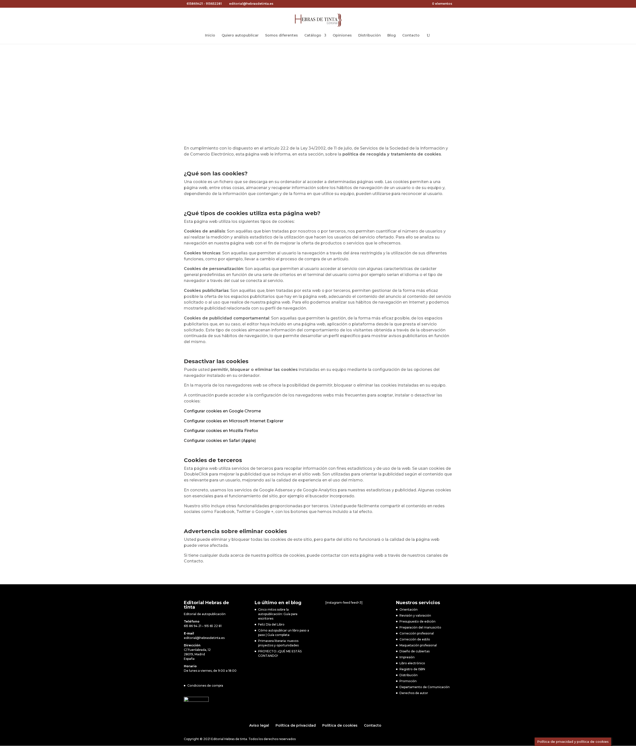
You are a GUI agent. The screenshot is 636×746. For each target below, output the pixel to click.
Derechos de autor (413, 693)
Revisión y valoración (415, 615)
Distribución (369, 36)
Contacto (411, 36)
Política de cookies (340, 725)
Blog (391, 36)
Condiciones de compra (205, 685)
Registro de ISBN (412, 669)
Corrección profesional (416, 633)
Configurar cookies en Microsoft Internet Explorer (233, 421)
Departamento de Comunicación (424, 687)
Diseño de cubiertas (414, 651)
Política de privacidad (296, 725)
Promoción (408, 681)
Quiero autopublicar (240, 36)
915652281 (214, 3)
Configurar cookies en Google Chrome (222, 411)
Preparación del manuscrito (420, 627)
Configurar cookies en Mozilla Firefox (221, 430)
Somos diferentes (281, 36)
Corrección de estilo (414, 639)
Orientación (408, 609)
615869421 (195, 3)
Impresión (407, 657)
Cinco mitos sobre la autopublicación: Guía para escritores (277, 614)
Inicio (210, 36)
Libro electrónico (412, 663)
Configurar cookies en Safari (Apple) (220, 440)
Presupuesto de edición (417, 621)
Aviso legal (259, 725)
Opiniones (342, 36)
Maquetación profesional (418, 645)
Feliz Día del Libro (271, 624)
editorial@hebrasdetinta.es (204, 638)
